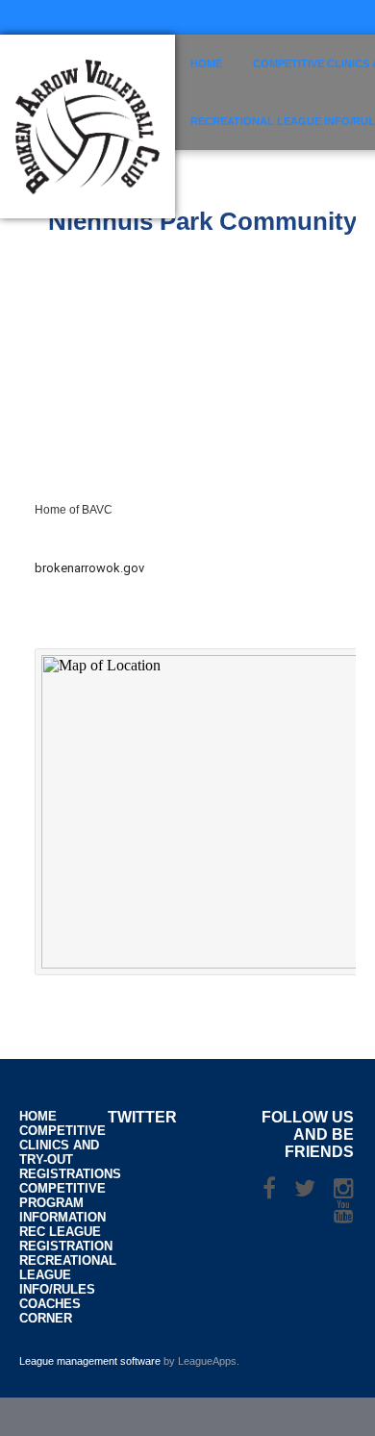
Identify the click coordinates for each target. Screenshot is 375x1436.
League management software (90, 1361)
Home (206, 63)
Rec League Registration (65, 1238)
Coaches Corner (50, 1311)
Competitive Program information (62, 1202)
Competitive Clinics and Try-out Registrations (70, 1152)
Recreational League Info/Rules (67, 1275)
